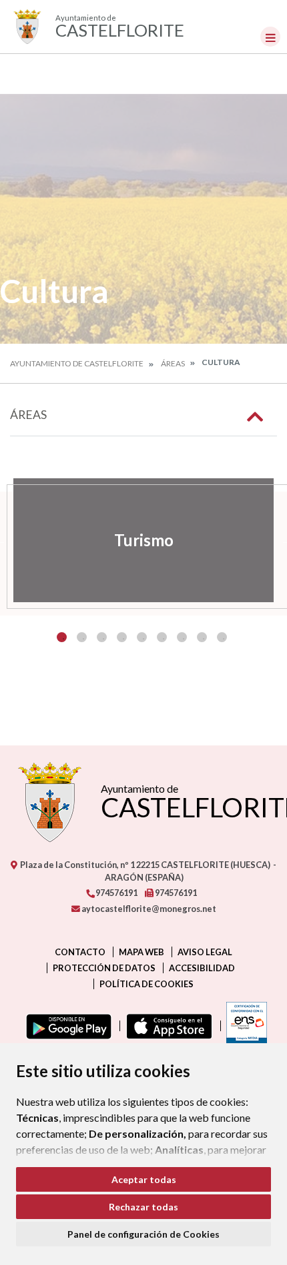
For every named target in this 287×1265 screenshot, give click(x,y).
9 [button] (222, 637)
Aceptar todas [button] (143, 1179)
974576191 (115, 892)
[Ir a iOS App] (166, 1026)
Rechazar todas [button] (143, 1206)
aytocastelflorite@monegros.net (148, 908)
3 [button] (102, 637)
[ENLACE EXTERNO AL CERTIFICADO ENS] (243, 1026)
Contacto (80, 952)
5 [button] (142, 637)
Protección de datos (104, 968)
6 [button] (162, 637)
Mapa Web (141, 952)
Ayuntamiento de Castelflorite (77, 363)
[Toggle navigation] (270, 37)
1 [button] (62, 637)
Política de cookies (146, 984)
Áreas (173, 363)
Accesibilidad (202, 968)
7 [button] (182, 637)
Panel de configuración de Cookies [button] (143, 1234)
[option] (143, 540)
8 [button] (202, 637)
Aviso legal (205, 952)
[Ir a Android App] (66, 1026)
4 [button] (122, 637)
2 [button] (82, 637)
